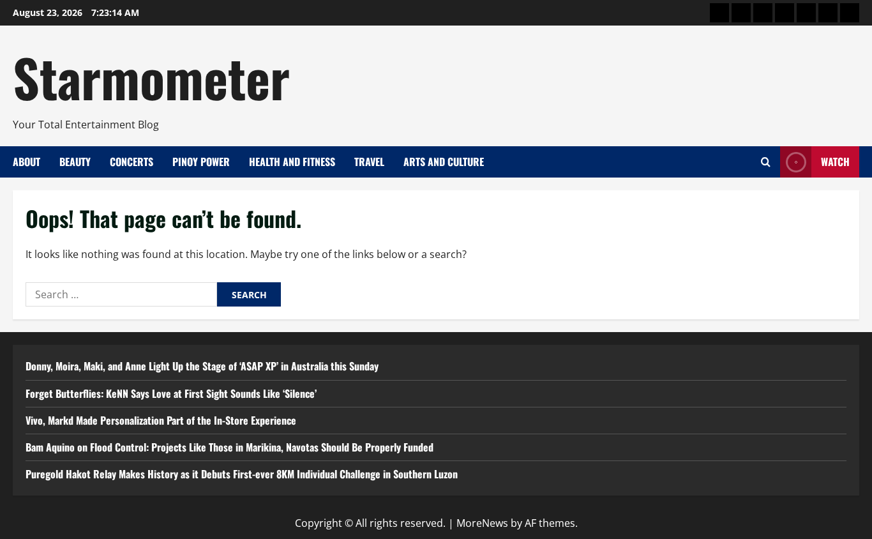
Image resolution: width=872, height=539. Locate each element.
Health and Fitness (292, 161)
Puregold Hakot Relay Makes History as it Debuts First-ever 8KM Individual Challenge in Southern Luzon (242, 474)
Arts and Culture (443, 161)
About (26, 161)
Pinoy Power (201, 161)
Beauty (75, 161)
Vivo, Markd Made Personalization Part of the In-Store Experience (161, 420)
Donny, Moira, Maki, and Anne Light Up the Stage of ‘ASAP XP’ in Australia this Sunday (202, 366)
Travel (369, 161)
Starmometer (151, 76)
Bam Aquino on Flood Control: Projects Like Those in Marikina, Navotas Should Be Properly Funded (229, 447)
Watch (835, 161)
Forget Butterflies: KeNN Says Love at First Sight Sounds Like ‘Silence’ (171, 393)
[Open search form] (766, 161)
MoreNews (482, 523)
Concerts (131, 161)
